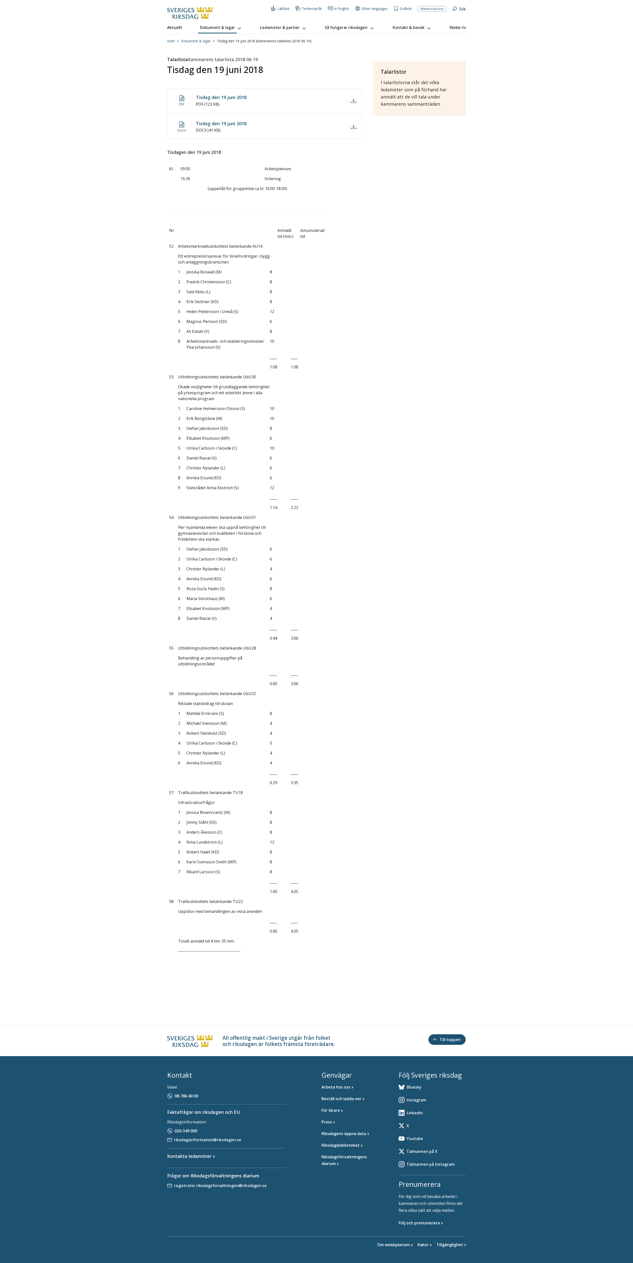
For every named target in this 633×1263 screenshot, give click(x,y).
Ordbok (406, 8)
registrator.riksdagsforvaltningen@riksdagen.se (220, 1185)
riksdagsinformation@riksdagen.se (207, 1139)
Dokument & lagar (196, 41)
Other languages (374, 8)
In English (341, 8)
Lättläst (283, 8)
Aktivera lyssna (431, 8)
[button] (221, 28)
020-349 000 (186, 1131)
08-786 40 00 (186, 1096)
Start (171, 41)
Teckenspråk (312, 8)
